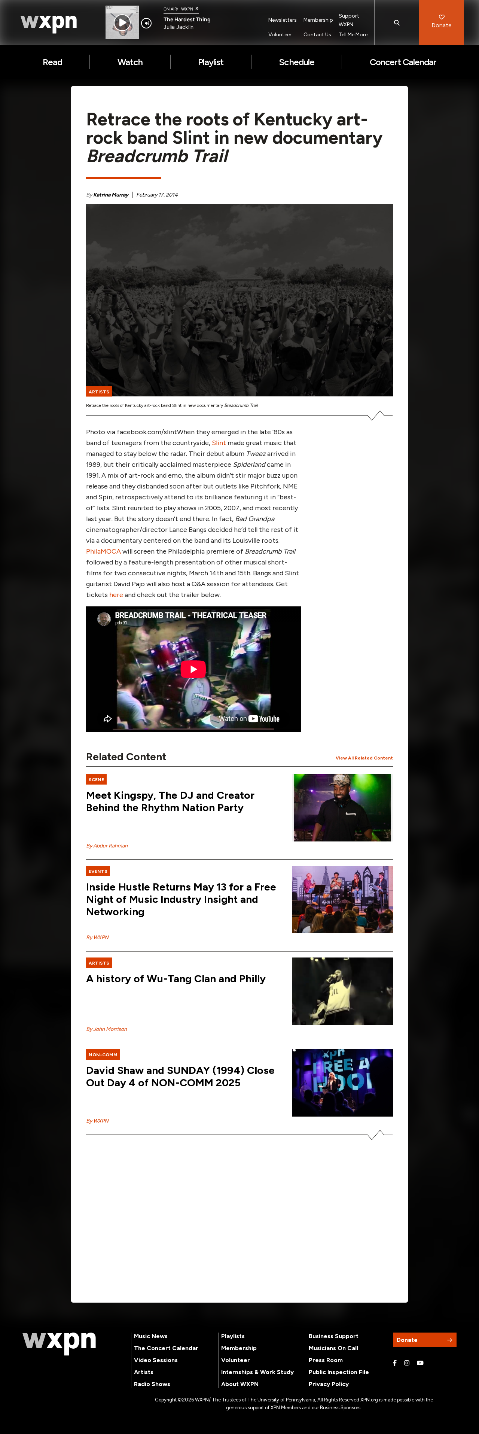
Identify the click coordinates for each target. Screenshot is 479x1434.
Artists (143, 1372)
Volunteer (280, 34)
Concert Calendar (403, 62)
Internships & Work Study (257, 1372)
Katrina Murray (110, 195)
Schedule (296, 62)
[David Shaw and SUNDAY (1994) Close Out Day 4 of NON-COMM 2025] (342, 1083)
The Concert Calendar (166, 1348)
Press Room (326, 1360)
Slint (219, 443)
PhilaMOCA (103, 551)
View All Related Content (364, 758)
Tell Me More (353, 34)
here (116, 595)
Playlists (233, 1336)
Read (52, 62)
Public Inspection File (339, 1372)
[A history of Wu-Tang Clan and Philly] (342, 991)
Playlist (210, 62)
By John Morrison (106, 1029)
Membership (318, 20)
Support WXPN (349, 20)
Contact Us (317, 34)
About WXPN (240, 1384)
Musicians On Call (333, 1348)
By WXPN (97, 937)
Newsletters (282, 20)
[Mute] (146, 23)
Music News (151, 1336)
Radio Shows (152, 1384)
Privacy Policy (329, 1384)
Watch (130, 62)
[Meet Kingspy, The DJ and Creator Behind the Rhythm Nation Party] (342, 807)
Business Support (334, 1336)
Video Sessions (156, 1360)
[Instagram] (406, 1363)
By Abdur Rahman (107, 846)
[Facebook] (395, 1363)
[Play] (122, 22)
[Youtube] (420, 1363)
